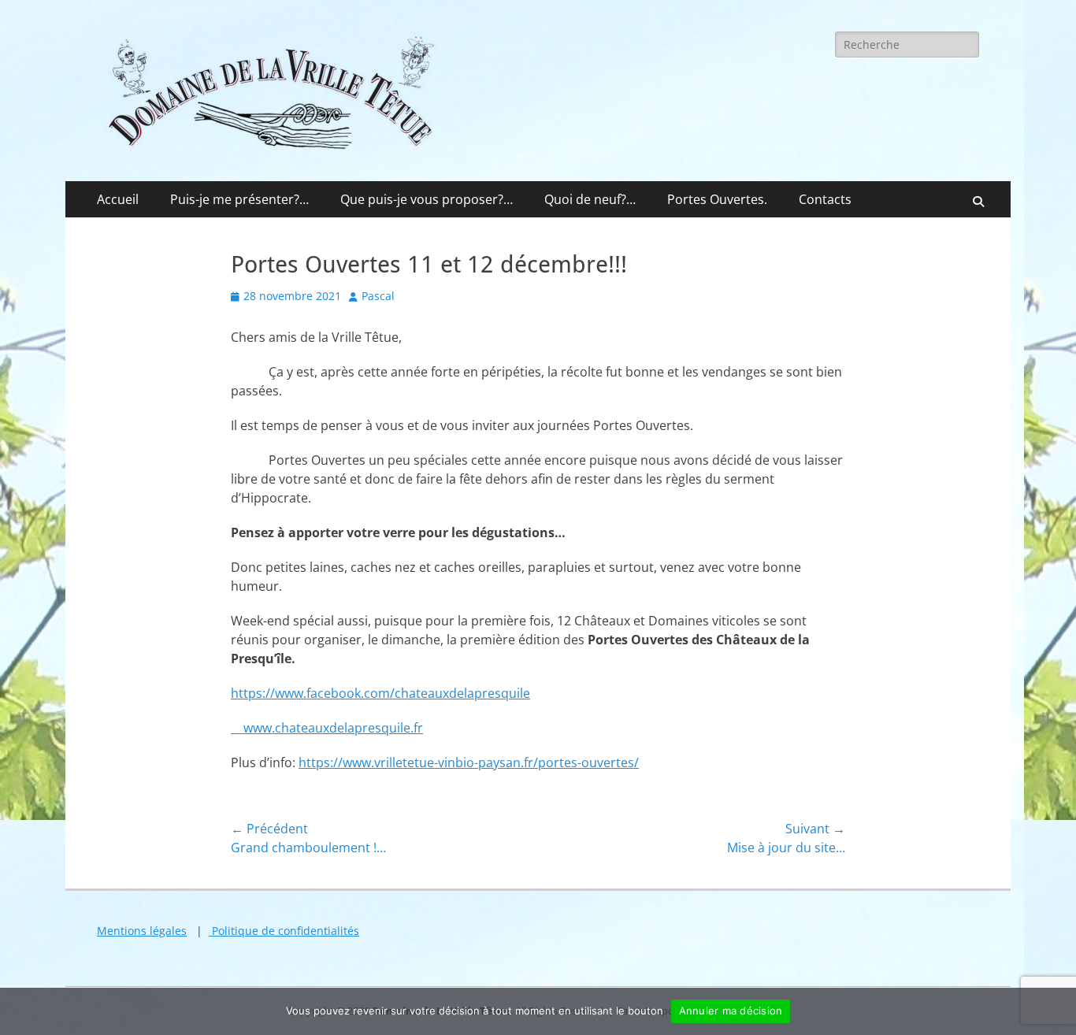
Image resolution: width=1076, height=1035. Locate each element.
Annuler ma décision (731, 1010)
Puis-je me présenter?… (239, 199)
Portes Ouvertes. (717, 199)
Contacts (825, 199)
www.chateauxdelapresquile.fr (327, 727)
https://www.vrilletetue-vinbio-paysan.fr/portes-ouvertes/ (469, 762)
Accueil (118, 199)
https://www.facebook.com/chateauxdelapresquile (380, 693)
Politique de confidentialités (284, 930)
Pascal (378, 295)
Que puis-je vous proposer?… (426, 199)
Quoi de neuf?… (590, 199)
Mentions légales (142, 930)
